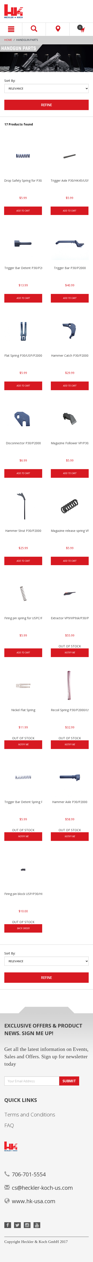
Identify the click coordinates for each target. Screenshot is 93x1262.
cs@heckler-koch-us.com (42, 1187)
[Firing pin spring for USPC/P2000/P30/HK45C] (23, 594)
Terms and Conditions (29, 1114)
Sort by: (9, 81)
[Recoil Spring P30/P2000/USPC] (70, 686)
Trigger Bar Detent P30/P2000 (23, 268)
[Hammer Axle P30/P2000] (70, 778)
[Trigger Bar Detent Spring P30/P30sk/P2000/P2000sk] (23, 778)
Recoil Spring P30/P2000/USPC (70, 710)
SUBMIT (69, 1081)
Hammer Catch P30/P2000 (69, 355)
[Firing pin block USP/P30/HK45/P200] (23, 870)
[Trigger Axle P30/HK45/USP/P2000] (69, 156)
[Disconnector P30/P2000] (23, 419)
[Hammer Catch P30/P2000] (70, 331)
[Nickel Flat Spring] (23, 686)
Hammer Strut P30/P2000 (23, 531)
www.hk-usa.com (33, 1201)
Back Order (23, 928)
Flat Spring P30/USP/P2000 (23, 355)
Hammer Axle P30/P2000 (69, 802)
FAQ (9, 1125)
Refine (46, 105)
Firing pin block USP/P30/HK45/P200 (23, 894)
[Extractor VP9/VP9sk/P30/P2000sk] (70, 594)
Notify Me (70, 652)
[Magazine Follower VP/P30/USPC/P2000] (70, 419)
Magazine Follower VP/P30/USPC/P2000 (70, 443)
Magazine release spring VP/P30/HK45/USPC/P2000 (70, 531)
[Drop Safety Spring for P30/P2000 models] (23, 156)
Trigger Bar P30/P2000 (70, 268)
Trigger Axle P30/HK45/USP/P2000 (69, 180)
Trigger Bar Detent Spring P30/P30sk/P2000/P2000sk (23, 802)
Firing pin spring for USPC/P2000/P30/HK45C (23, 618)
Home (8, 40)
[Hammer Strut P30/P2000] (23, 506)
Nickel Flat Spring (23, 710)
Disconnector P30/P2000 (23, 443)
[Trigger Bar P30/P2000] (70, 244)
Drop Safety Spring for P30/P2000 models (23, 180)
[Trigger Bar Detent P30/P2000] (23, 244)
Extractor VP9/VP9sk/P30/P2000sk (70, 618)
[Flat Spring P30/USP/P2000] (23, 331)
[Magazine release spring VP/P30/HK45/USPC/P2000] (70, 506)
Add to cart (23, 210)
